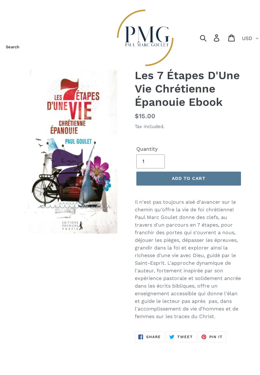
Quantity (147, 149)
